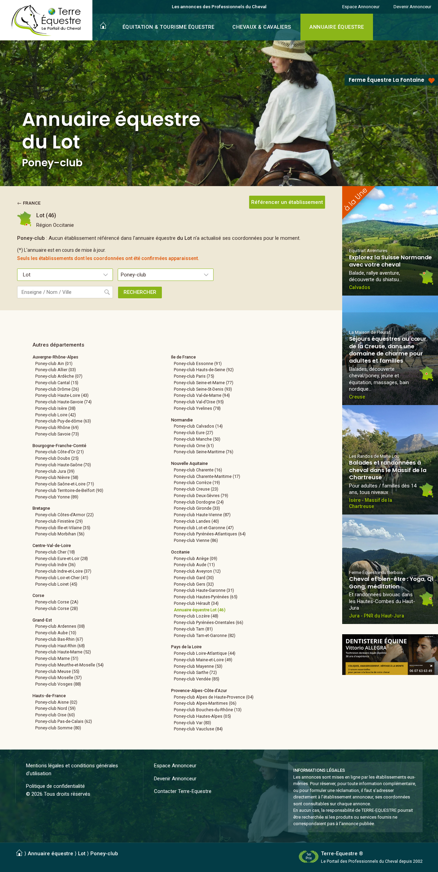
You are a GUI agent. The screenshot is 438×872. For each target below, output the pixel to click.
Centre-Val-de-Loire (52, 545)
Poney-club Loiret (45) (56, 584)
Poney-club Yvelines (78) (197, 408)
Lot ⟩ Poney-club (98, 853)
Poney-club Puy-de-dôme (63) (63, 421)
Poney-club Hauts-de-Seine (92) (204, 369)
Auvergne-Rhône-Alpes (55, 357)
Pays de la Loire (186, 646)
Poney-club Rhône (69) (57, 427)
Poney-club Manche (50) (197, 439)
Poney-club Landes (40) (196, 521)
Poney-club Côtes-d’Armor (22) (64, 514)
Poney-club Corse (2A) (56, 601)
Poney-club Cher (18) (55, 552)
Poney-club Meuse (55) (57, 671)
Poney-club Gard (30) (194, 577)
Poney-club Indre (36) (55, 564)
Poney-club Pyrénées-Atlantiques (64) (210, 533)
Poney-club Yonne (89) (56, 496)
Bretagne (41, 508)
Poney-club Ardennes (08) (60, 626)
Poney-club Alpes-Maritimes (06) (205, 703)
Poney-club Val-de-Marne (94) (202, 395)
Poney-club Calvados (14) (198, 426)
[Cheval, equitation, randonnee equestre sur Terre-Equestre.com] (46, 20)
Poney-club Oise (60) (55, 714)
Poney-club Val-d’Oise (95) (199, 401)
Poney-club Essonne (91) (198, 363)
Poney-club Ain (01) (54, 363)
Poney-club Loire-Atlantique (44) (204, 653)
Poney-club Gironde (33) (197, 508)
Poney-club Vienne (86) (196, 540)
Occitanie (180, 552)
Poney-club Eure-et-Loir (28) (61, 558)
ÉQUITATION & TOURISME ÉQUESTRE (169, 27)
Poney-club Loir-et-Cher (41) (61, 577)
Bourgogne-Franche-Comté (59, 445)
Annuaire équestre (50, 853)
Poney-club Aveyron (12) (197, 571)
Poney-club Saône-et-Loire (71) (64, 483)
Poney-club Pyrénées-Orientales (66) (208, 622)
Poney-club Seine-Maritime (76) (203, 451)
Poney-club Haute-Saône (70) (63, 464)
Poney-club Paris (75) (194, 376)
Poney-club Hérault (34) (196, 603)
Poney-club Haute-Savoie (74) (63, 401)
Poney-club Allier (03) (55, 369)
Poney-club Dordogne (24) (199, 502)
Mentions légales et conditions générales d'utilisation (72, 770)
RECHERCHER (140, 292)
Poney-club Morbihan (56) (60, 533)
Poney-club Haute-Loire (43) (62, 395)
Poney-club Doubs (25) (57, 458)
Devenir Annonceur (412, 6)
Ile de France (183, 357)
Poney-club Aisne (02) (56, 702)
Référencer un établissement (287, 202)
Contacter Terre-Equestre (182, 791)
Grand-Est (42, 620)
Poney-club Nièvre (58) (56, 477)
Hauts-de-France (49, 695)
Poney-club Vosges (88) (58, 684)
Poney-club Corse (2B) (56, 608)
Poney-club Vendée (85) (196, 678)
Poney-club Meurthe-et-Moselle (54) (69, 664)
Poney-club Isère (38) (55, 408)
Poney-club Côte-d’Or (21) (59, 451)
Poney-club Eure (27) (193, 432)
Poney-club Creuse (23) (196, 489)
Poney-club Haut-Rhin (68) (60, 645)
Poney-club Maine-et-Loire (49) (203, 659)
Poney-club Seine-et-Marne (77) (203, 382)
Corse (38, 595)
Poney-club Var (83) (192, 722)
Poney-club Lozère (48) (196, 616)
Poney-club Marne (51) (56, 658)
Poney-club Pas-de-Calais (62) (63, 721)
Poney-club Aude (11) (194, 564)
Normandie (182, 419)
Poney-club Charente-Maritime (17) (207, 476)
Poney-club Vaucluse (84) (198, 728)
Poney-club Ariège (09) (195, 558)
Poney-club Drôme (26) (57, 389)
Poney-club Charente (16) (198, 469)
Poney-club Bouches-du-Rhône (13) (208, 709)
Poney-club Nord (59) (55, 708)
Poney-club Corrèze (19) (197, 482)
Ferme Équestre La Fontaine (386, 79)
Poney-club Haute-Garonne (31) (204, 590)
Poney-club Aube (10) (55, 632)
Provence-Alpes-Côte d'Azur (199, 690)
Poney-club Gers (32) (194, 584)
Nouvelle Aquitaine (189, 463)
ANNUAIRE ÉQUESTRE (336, 27)
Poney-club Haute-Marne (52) (63, 651)
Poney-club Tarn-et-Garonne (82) (204, 635)
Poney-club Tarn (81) (193, 629)
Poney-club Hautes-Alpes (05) (202, 716)
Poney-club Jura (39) (55, 471)
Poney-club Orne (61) (194, 445)
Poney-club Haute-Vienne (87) (202, 514)
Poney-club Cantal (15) (56, 382)
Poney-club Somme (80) (58, 727)
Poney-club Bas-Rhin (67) (59, 639)
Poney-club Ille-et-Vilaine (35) (62, 527)
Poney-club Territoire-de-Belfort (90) (69, 490)
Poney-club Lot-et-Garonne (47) (204, 527)
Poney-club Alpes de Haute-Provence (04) (214, 697)
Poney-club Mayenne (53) (198, 666)
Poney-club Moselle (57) (58, 677)
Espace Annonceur (360, 6)
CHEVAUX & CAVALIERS (261, 27)
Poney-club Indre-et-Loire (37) (63, 571)
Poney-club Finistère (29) (59, 521)
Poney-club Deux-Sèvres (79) (201, 495)
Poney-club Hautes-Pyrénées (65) (205, 596)
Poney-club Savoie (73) (57, 434)
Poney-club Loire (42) (55, 414)
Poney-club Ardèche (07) (58, 376)
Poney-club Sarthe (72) (195, 672)
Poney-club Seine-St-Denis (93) (203, 389)
